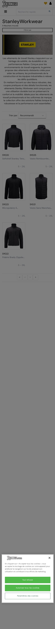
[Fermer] (49, 557)
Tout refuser (27, 580)
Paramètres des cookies (27, 596)
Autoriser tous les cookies (27, 588)
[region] (28, 578)
